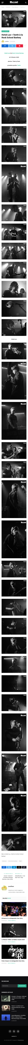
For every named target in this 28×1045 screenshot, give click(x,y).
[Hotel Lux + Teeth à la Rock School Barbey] (14, 27)
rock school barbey (12, 861)
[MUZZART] (14, 2)
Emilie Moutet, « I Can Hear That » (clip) (20, 876)
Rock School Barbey (18, 53)
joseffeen (7, 41)
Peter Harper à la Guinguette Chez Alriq (13, 961)
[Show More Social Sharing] (24, 45)
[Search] (25, 2)
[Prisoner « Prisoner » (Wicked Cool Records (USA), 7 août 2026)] (6, 998)
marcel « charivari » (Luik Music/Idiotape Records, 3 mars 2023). (7, 877)
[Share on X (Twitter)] (12, 45)
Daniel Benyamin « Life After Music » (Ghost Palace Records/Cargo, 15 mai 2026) (19, 1017)
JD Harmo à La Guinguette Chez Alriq (12, 918)
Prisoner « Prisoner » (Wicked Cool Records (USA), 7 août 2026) (19, 998)
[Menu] (3, 2)
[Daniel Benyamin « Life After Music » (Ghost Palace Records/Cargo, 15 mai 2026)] (6, 1017)
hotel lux (4, 861)
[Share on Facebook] (5, 45)
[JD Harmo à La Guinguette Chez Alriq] (14, 909)
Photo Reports (5, 31)
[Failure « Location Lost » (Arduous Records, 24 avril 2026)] (6, 1008)
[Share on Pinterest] (19, 45)
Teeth (19, 65)
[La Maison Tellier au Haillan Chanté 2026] (14, 930)
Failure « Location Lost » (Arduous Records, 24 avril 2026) (18, 1007)
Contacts (14, 1036)
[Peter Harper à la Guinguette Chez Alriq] (14, 952)
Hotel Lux (7, 53)
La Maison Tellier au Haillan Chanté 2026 (13, 940)
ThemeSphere (21, 1040)
